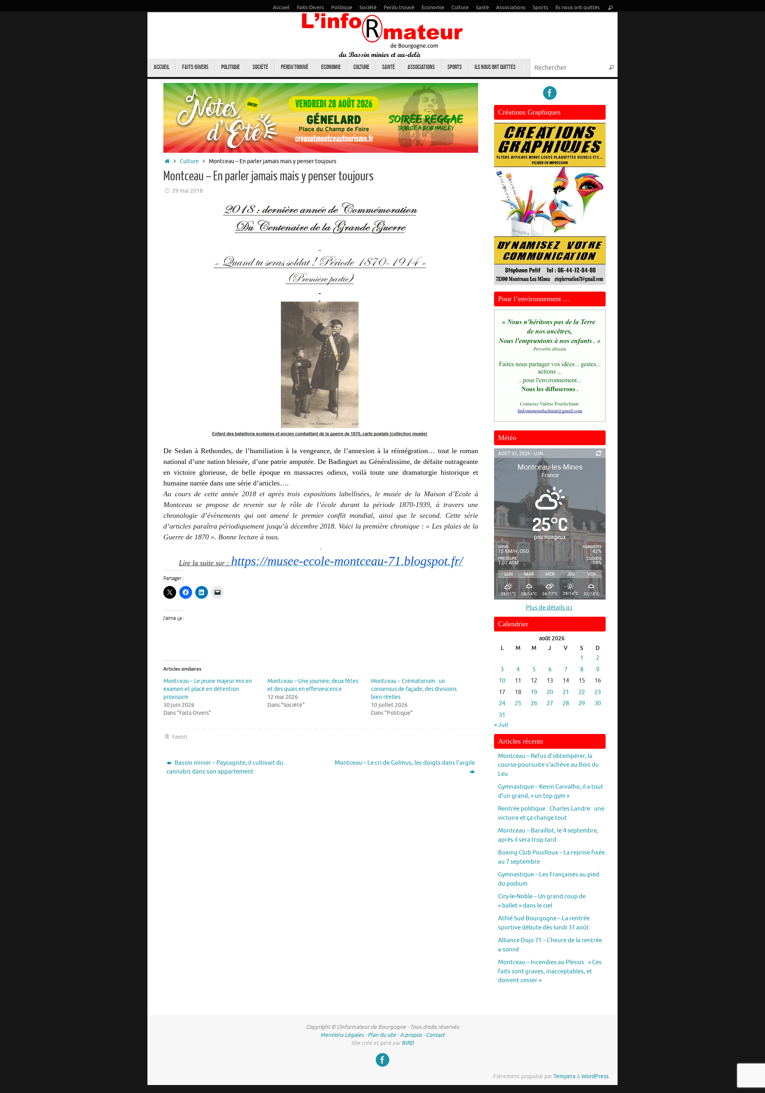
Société (368, 7)
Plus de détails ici (549, 608)
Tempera (564, 1076)
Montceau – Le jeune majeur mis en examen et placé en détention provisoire (207, 689)
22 (582, 692)
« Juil (501, 725)
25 (518, 703)
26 (534, 703)
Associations (511, 7)
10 (502, 681)
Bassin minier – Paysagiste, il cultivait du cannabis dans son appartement (225, 767)
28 (566, 703)
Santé (482, 7)
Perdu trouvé (399, 7)
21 (566, 692)
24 (502, 703)
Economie (433, 7)
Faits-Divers (310, 7)
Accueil (281, 7)
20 (550, 692)
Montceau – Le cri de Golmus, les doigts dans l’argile (405, 763)
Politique (341, 7)
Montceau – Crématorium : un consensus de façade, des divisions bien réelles (414, 689)
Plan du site (382, 1035)
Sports (540, 7)
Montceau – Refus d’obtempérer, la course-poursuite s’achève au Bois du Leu (548, 765)
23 (597, 692)
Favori (179, 737)
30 (597, 703)
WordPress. (595, 1076)
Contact (435, 1035)
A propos (411, 1035)
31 (502, 715)
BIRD (408, 1043)
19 (534, 692)
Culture (460, 7)
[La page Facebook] (550, 93)
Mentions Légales (342, 1035)
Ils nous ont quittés (577, 7)
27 (550, 703)
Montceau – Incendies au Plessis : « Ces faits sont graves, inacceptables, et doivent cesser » (550, 971)
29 (582, 703)
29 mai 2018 (187, 190)
